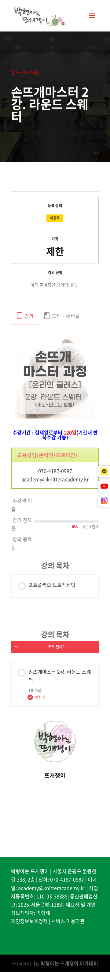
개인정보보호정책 (29, 921)
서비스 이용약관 (68, 921)
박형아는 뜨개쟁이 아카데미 (69, 963)
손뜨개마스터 (24, 72)
